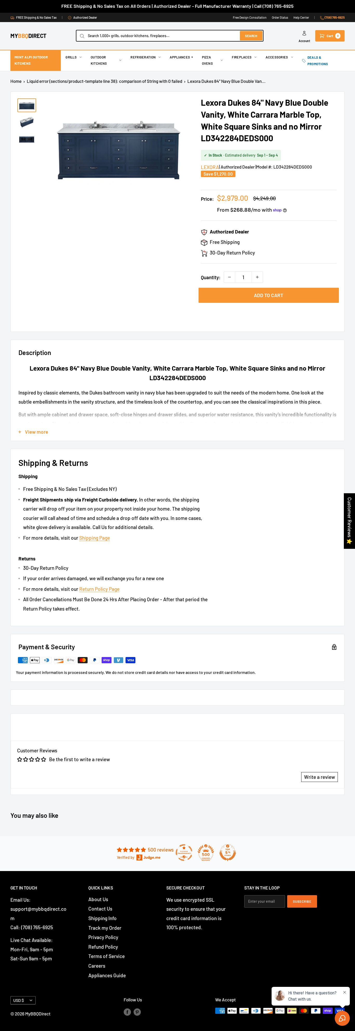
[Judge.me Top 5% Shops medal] (227, 852)
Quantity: (211, 277)
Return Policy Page (99, 589)
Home (16, 81)
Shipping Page (94, 538)
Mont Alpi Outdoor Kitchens (31, 60)
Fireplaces (242, 57)
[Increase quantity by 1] (257, 277)
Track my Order (104, 928)
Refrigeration (143, 57)
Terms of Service (106, 956)
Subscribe (302, 901)
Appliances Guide (107, 975)
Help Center (301, 17)
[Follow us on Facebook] (127, 1012)
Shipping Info (102, 918)
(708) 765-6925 (334, 17)
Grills (71, 57)
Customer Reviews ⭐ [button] (350, 521)
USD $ (18, 1000)
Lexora (210, 167)
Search (251, 36)
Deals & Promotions (317, 60)
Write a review (319, 777)
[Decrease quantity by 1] (229, 277)
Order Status (280, 17)
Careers (96, 966)
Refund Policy (103, 947)
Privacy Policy (103, 937)
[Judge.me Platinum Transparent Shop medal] (184, 852)
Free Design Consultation (250, 17)
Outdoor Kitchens (99, 60)
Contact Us (100, 909)
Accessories (277, 57)
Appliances (181, 57)
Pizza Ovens (207, 60)
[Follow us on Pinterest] (137, 1012)
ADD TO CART (268, 295)
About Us (98, 899)
